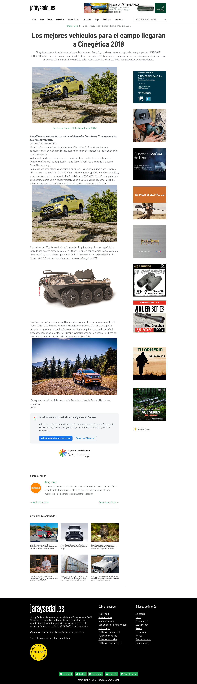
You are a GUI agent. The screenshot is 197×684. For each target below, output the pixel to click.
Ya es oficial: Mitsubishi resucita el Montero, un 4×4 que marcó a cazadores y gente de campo (74, 547)
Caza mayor (142, 621)
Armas (139, 635)
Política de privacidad (109, 632)
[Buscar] (165, 19)
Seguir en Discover (85, 438)
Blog (76, 26)
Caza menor (142, 624)
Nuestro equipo (106, 621)
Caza (138, 617)
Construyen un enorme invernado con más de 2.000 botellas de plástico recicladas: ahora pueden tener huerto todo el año (74, 578)
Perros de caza (143, 639)
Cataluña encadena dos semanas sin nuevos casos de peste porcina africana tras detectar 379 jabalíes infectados (103, 547)
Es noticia (140, 613)
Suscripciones (105, 617)
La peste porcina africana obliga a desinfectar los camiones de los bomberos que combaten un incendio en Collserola (43, 547)
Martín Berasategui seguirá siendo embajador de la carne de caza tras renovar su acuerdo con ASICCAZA (44, 578)
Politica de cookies (107, 635)
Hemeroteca (142, 643)
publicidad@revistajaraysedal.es (68, 632)
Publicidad (103, 613)
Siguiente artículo (108, 502)
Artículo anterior (39, 502)
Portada (69, 26)
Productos (141, 632)
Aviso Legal (104, 628)
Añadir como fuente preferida (55, 438)
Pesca (139, 628)
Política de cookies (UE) (110, 643)
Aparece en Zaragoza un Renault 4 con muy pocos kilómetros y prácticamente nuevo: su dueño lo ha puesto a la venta (105, 578)
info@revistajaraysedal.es (57, 638)
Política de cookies (107, 639)
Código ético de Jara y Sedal (112, 624)
